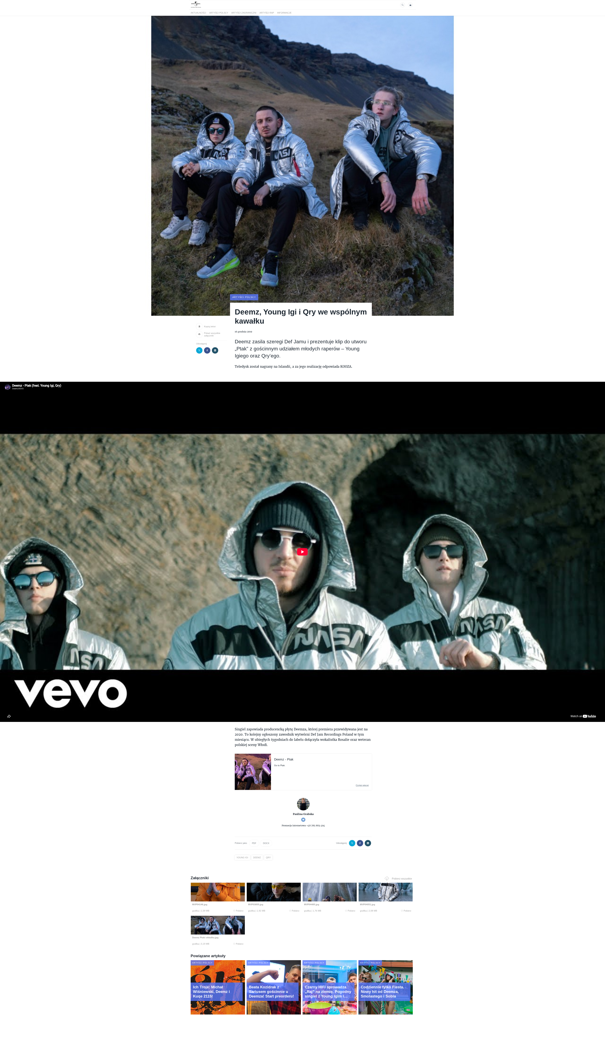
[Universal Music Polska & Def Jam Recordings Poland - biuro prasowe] (196, 7)
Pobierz (239, 910)
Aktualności (198, 12)
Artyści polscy (218, 12)
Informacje (284, 12)
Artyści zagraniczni (243, 12)
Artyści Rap (266, 12)
